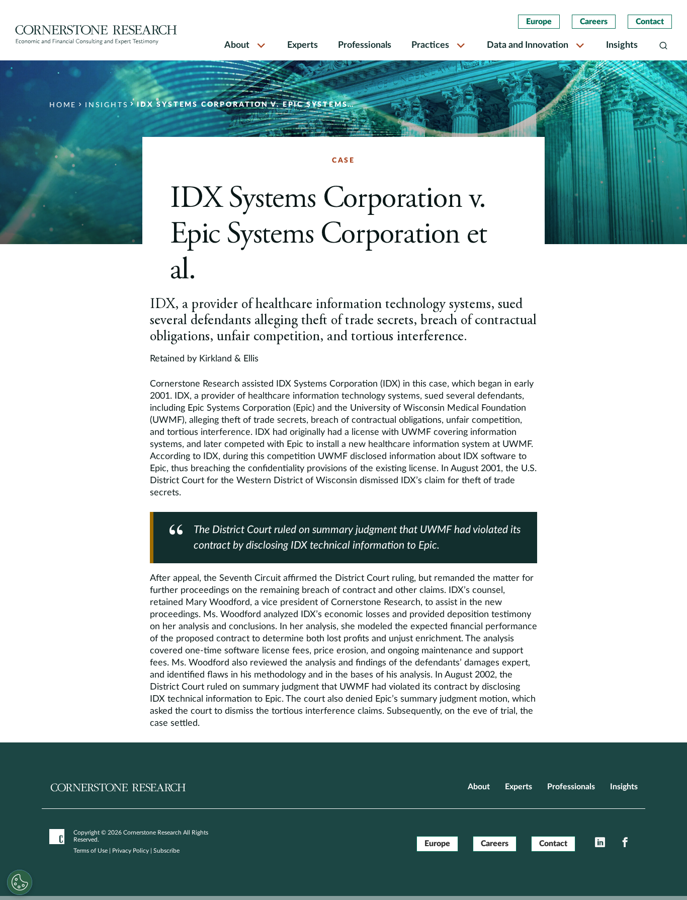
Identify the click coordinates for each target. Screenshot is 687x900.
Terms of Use (90, 851)
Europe (539, 22)
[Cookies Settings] (19, 882)
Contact (650, 22)
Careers (594, 22)
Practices (430, 45)
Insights (622, 45)
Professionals (364, 45)
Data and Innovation (527, 45)
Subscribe (166, 851)
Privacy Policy (130, 851)
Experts (302, 45)
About (236, 45)
